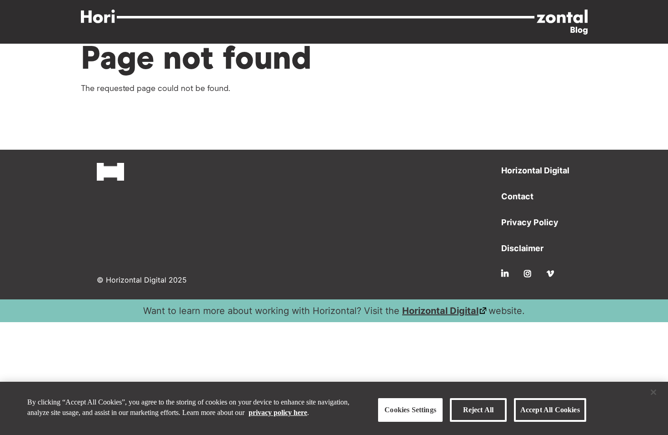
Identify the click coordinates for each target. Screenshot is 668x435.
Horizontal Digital (535, 170)
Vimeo (550, 273)
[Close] (653, 392)
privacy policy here (278, 412)
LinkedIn (504, 273)
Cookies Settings (410, 410)
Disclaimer (522, 248)
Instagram (527, 273)
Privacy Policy (529, 222)
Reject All (478, 410)
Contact (517, 196)
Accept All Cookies (550, 410)
